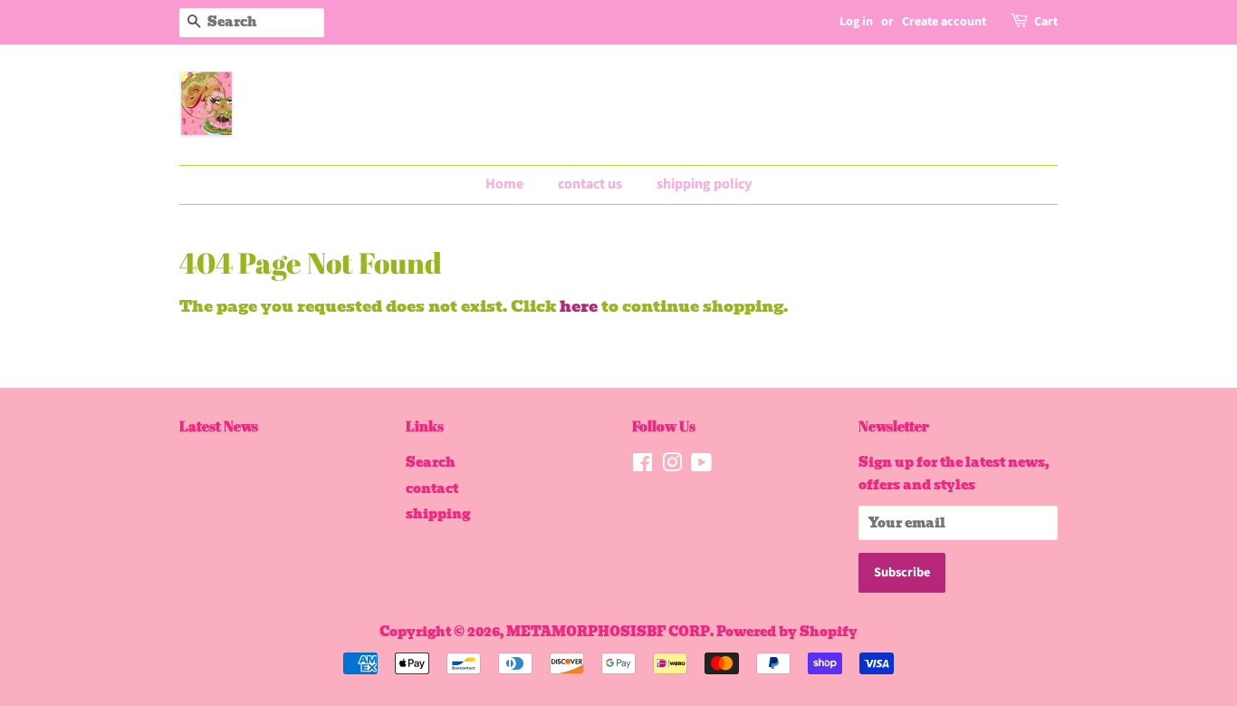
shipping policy (704, 184)
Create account (944, 22)
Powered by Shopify (787, 632)
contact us (590, 184)
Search (430, 462)
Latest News (218, 426)
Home (504, 184)
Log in (856, 22)
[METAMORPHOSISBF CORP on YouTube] (701, 466)
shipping (438, 514)
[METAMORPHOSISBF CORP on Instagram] (672, 466)
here (579, 306)
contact (432, 488)
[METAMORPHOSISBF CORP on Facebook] (642, 466)
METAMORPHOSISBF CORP (608, 632)
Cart (1046, 22)
